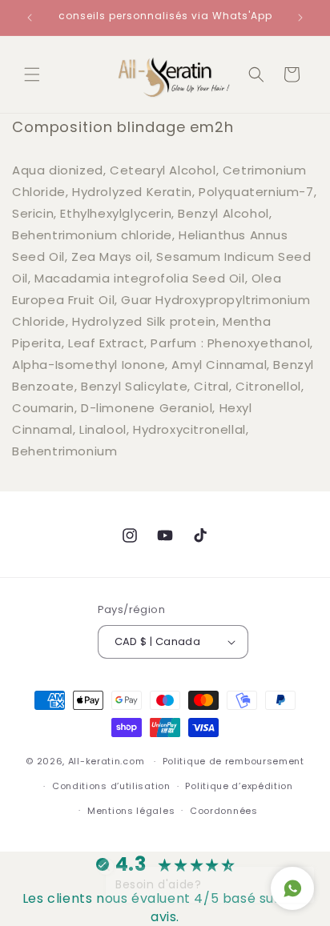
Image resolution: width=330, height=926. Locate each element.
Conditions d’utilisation (111, 786)
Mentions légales (131, 810)
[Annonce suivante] (300, 17)
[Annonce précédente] (29, 17)
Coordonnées (224, 810)
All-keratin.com (106, 761)
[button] (32, 74)
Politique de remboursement (233, 761)
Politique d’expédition (238, 786)
